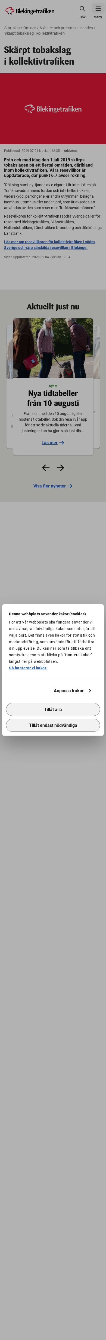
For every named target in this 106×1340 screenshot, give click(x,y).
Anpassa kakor (69, 690)
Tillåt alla (53, 709)
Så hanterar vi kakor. (28, 668)
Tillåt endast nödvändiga (53, 725)
